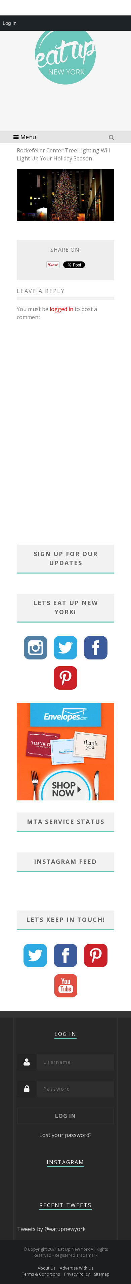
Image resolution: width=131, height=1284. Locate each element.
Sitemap (102, 1274)
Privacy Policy (77, 1274)
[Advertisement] (70, 117)
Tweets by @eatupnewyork (51, 1229)
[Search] (112, 137)
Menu (28, 137)
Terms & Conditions (41, 1274)
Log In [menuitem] (9, 23)
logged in (61, 309)
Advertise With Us (76, 1268)
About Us (46, 1268)
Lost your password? (65, 1135)
